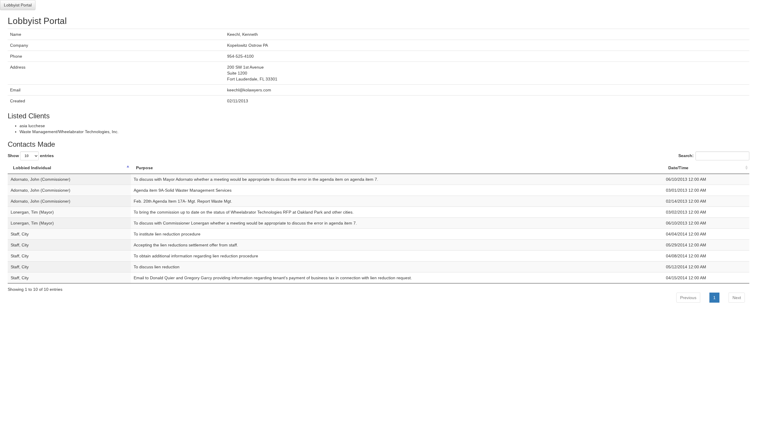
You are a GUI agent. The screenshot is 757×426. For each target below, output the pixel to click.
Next (736, 297)
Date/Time (678, 167)
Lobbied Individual (32, 167)
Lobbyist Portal (18, 5)
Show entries (31, 155)
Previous (688, 297)
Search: (686, 155)
